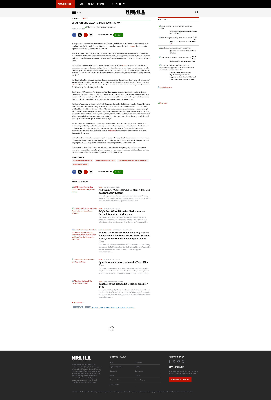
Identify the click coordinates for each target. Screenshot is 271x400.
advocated (75, 85)
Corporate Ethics (115, 380)
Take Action (139, 371)
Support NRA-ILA (105, 35)
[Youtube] (120, 1)
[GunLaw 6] (162, 103)
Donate (137, 375)
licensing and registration (82, 160)
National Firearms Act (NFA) (105, 160)
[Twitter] (116, 1)
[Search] (197, 12)
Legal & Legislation (105, 230)
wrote (124, 65)
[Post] (80, 33)
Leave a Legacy (140, 380)
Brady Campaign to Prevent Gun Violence (133, 160)
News (84, 18)
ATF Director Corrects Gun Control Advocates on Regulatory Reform (124, 191)
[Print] (91, 36)
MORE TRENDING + (77, 302)
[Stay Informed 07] (165, 87)
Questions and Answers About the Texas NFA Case (123, 264)
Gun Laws (138, 362)
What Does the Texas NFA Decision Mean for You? (123, 285)
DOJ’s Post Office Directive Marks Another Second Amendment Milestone (122, 213)
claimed (132, 46)
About (112, 375)
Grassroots (113, 371)
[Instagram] (124, 1)
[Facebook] (113, 1)
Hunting (137, 367)
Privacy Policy (114, 384)
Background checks (80, 164)
